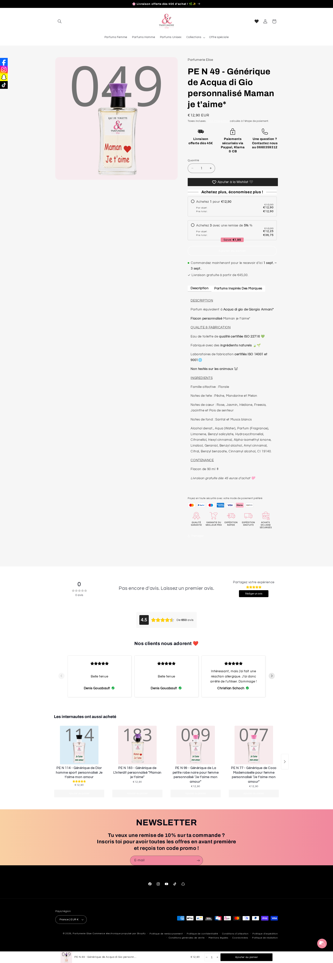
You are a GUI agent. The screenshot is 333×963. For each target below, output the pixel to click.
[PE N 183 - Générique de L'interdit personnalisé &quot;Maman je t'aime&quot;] (137, 745)
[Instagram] (4, 69)
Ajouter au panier (79, 793)
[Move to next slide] (271, 676)
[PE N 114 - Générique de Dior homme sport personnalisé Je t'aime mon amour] (79, 745)
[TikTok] (4, 85)
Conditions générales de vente (186, 938)
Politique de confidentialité (202, 934)
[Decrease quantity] (206, 957)
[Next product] (285, 761)
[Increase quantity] (217, 957)
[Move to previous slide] (61, 676)
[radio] (232, 206)
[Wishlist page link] (257, 21)
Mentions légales (218, 938)
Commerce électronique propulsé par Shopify (119, 933)
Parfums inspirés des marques (238, 288)
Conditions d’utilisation (235, 934)
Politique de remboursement (166, 934)
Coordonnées (240, 938)
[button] (59, 21)
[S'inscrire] (198, 860)
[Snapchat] (4, 77)
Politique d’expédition (265, 934)
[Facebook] (4, 62)
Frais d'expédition (218, 121)
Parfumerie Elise (82, 933)
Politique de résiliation (265, 938)
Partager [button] (198, 535)
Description (200, 288)
